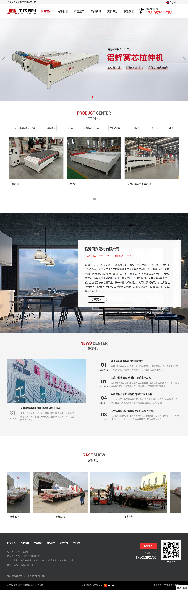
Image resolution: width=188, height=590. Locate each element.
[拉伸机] (94, 158)
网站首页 (46, 11)
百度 (44, 576)
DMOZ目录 (35, 576)
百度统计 (176, 585)
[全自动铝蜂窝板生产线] (151, 158)
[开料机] (36, 158)
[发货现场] (33, 492)
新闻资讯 (95, 11)
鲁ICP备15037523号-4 (92, 585)
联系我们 (129, 11)
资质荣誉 (112, 11)
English (172, 2)
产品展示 (79, 11)
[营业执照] (110, 585)
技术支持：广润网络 (162, 585)
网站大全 (23, 576)
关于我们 (62, 11)
